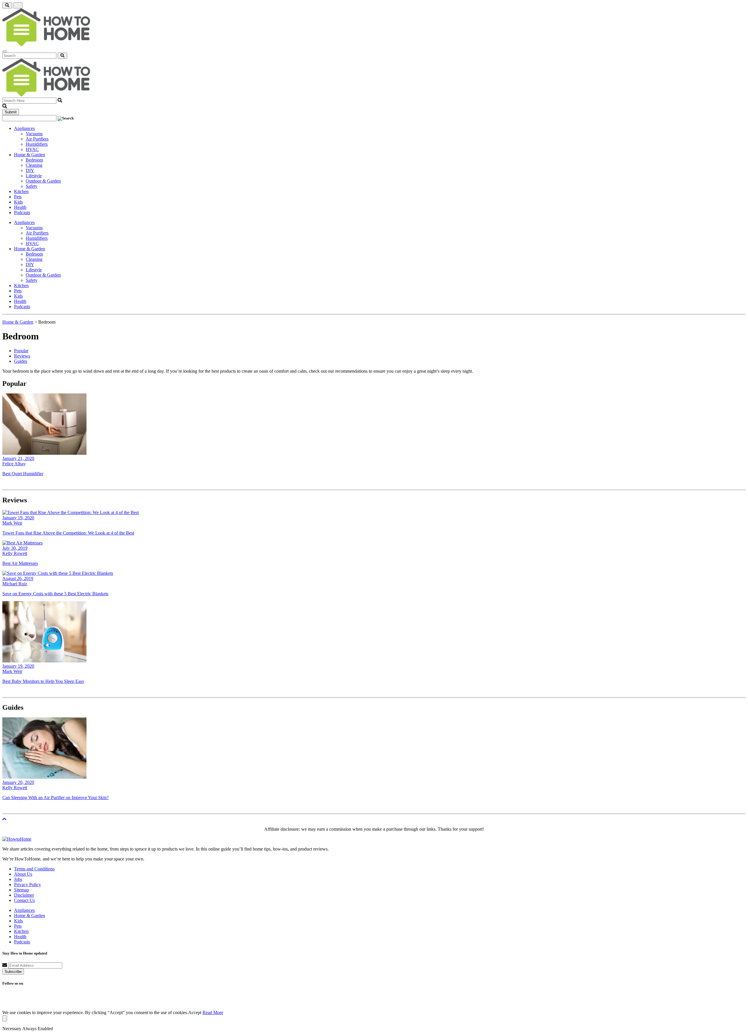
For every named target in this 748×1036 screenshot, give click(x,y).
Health (20, 207)
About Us (23, 874)
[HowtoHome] (16, 839)
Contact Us (24, 900)
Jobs (18, 879)
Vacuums (34, 133)
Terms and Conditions (34, 868)
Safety (31, 186)
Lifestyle (34, 175)
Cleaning (34, 165)
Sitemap (21, 889)
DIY (30, 170)
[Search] (62, 56)
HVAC (32, 149)
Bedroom (34, 159)
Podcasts (22, 212)
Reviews (22, 355)
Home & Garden (29, 154)
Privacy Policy (27, 884)
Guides (20, 361)
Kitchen (21, 191)
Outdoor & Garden (43, 180)
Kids (18, 201)
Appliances (24, 128)
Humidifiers (37, 144)
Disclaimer (24, 895)
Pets (18, 196)
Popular (21, 350)
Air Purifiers (37, 138)
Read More (212, 1012)
